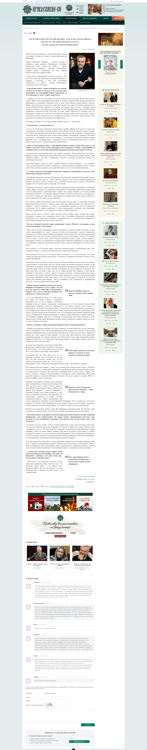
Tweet (25, 33)
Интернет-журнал (71, 18)
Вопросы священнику (90, 18)
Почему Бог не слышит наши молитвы (111, 205)
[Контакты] (50, 1)
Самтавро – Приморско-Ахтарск (110, 130)
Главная (26, 28)
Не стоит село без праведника (111, 180)
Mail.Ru (43, 693)
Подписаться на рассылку (118, 1)
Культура (51, 22)
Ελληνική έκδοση (81, 6)
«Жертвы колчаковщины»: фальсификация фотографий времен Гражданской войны (111, 340)
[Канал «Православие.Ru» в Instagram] (45, 1)
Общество (44, 22)
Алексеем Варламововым (87, 476)
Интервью (37, 28)
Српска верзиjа (81, 9)
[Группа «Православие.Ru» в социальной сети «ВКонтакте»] (23, 1)
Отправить (88, 725)
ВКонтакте (36, 693)
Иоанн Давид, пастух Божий (110, 237)
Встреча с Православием (51, 18)
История (58, 22)
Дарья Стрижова (89, 49)
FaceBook (33, 693)
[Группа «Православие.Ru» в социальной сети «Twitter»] (31, 1)
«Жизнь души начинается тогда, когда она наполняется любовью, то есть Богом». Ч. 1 (110, 155)
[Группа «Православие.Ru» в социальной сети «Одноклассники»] (26, 1)
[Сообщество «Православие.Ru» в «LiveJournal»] (34, 1)
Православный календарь (69, 13)
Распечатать (93, 28)
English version (81, 12)
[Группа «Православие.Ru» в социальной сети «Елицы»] (39, 1)
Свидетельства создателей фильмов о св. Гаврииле (110, 105)
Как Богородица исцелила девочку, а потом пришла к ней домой (110, 285)
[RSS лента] (47, 1)
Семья (64, 22)
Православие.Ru (40, 688)
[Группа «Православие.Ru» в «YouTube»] (37, 1)
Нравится (30, 33)
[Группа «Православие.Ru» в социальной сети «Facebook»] (29, 1)
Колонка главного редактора (32, 22)
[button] (93, 14)
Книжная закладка (85, 22)
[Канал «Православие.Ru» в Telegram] (42, 1)
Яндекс (40, 693)
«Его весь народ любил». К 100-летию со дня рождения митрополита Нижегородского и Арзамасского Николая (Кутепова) (110, 312)
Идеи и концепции (73, 22)
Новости (106, 18)
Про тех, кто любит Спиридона (110, 261)
